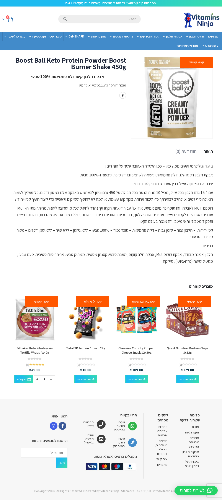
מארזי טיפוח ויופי (187, 46)
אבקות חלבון (174, 36)
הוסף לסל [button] (21, 379)
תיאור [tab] (208, 151)
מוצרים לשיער (16, 36)
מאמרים (162, 465)
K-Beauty (211, 46)
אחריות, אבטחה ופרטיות (194, 442)
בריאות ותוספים (123, 36)
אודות (195, 427)
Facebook (122, 95)
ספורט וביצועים (149, 36)
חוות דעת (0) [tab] (185, 151)
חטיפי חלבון (196, 36)
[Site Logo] (201, 19)
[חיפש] (65, 19)
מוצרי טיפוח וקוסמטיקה (47, 36)
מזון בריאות (98, 36)
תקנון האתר (191, 432)
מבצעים (213, 36)
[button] (196, 490)
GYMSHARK (76, 36)
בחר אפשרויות (186, 379)
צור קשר (161, 459)
